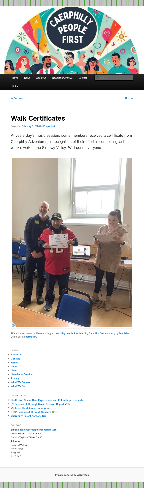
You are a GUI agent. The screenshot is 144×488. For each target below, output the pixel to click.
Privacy (15, 378)
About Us (41, 77)
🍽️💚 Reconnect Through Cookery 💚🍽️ (34, 412)
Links (15, 86)
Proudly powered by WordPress (72, 475)
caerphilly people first (66, 333)
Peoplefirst (49, 126)
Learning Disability (89, 333)
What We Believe (20, 382)
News (27, 77)
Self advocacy (107, 333)
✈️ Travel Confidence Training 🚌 (30, 408)
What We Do (18, 386)
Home (15, 77)
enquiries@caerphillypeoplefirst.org (37, 429)
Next (129, 98)
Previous (17, 98)
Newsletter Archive (62, 77)
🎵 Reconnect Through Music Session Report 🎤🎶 (40, 404)
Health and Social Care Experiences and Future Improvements (47, 400)
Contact (83, 77)
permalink (31, 336)
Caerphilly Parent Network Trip (28, 416)
